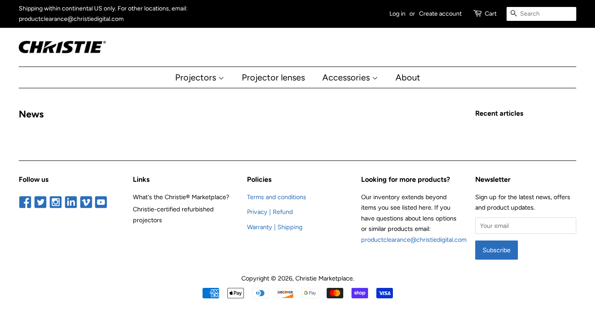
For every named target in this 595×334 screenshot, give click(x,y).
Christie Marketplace (324, 278)
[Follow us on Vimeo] (86, 203)
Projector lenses (273, 77)
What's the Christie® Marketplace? (181, 197)
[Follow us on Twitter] (40, 203)
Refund (283, 212)
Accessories (347, 77)
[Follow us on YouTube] (101, 203)
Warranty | (262, 227)
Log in (397, 13)
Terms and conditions (276, 197)
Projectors (196, 77)
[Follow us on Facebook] (25, 203)
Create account (440, 13)
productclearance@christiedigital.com (414, 240)
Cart (491, 13)
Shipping (289, 227)
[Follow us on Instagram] (56, 203)
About (408, 77)
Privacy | (260, 212)
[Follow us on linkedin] (71, 203)
